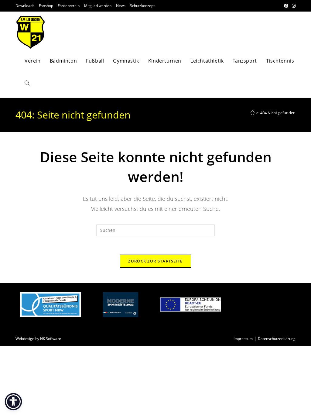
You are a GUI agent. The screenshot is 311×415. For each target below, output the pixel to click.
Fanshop (46, 5)
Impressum (243, 338)
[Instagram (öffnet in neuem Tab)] (293, 6)
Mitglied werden (97, 5)
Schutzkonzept (142, 5)
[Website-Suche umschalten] (27, 83)
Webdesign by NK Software (38, 338)
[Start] (253, 112)
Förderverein (69, 5)
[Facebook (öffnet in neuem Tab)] (286, 6)
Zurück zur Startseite (155, 261)
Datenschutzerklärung (277, 338)
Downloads (24, 5)
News (120, 5)
